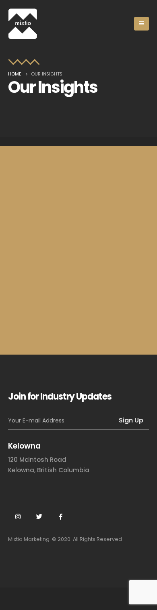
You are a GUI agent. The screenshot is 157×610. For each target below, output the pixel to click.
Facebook (60, 516)
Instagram (17, 516)
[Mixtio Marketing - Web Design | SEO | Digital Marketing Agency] (22, 23)
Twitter (39, 516)
